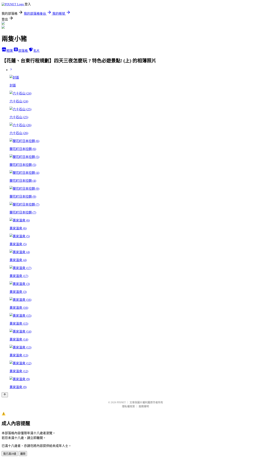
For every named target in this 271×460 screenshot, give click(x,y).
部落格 (23, 50)
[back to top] (5, 394)
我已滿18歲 (9, 453)
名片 (36, 50)
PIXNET (121, 402)
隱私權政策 (128, 406)
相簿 (9, 50)
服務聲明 (144, 406)
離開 (22, 453)
